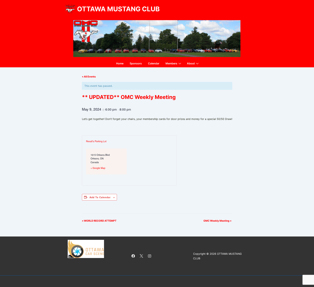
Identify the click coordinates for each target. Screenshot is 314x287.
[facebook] (133, 256)
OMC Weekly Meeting (217, 220)
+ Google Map (98, 168)
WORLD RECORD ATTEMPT (99, 220)
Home (119, 63)
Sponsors (136, 63)
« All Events (89, 76)
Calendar (153, 63)
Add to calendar (100, 197)
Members (171, 63)
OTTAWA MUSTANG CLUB (118, 9)
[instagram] (150, 256)
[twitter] (141, 256)
